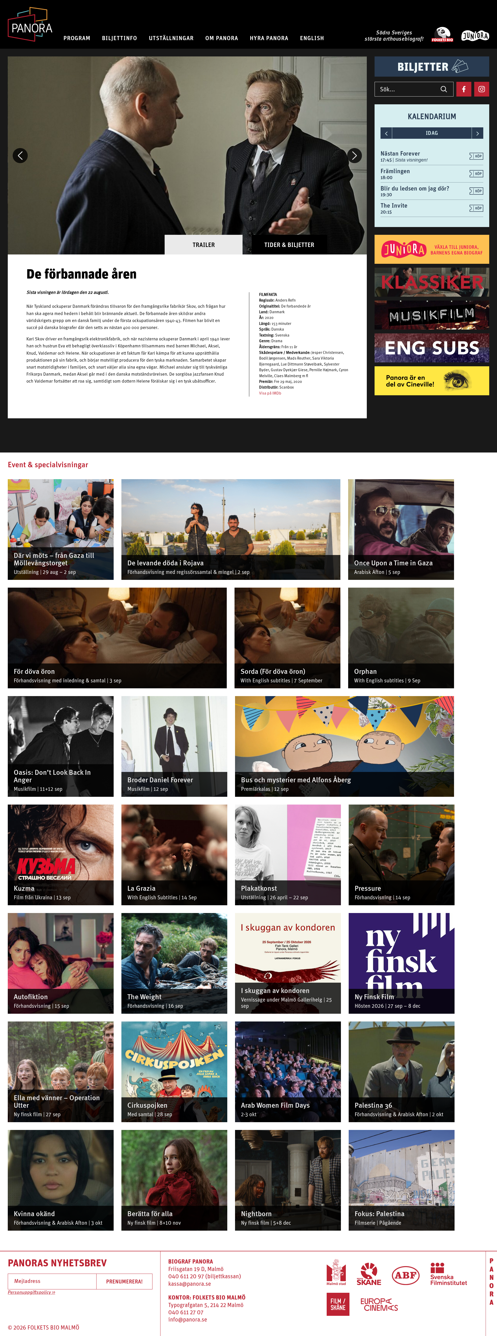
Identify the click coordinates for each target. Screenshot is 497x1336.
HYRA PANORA (269, 37)
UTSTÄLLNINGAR (171, 37)
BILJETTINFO (119, 37)
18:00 (386, 177)
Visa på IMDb (270, 394)
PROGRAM (77, 37)
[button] (20, 155)
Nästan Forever (400, 153)
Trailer (204, 244)
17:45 (387, 160)
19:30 (386, 194)
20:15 (386, 212)
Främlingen (395, 170)
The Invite (394, 205)
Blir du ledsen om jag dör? (415, 188)
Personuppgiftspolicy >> (31, 1292)
